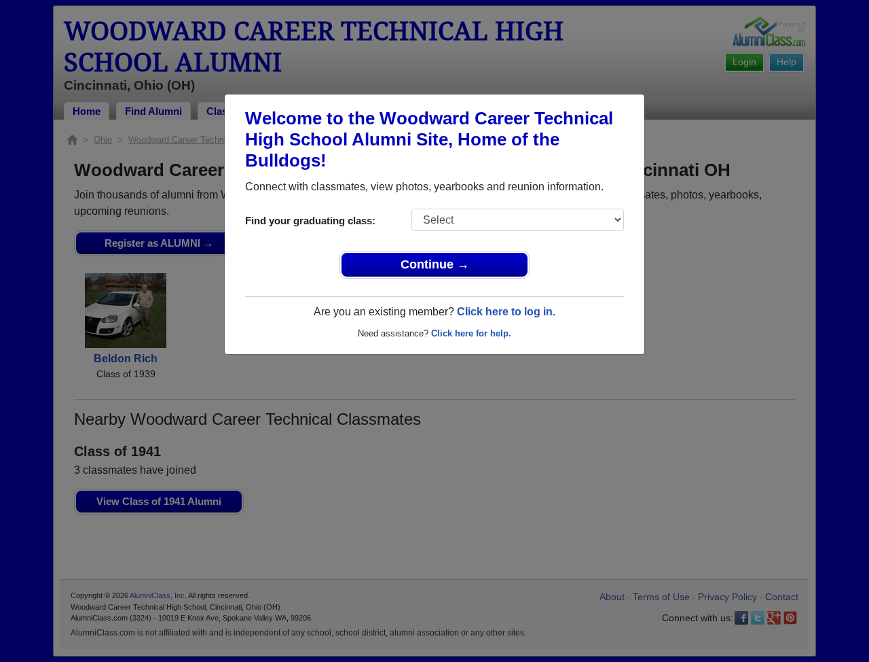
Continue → (435, 264)
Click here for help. (471, 333)
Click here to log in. (506, 311)
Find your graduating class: (310, 220)
